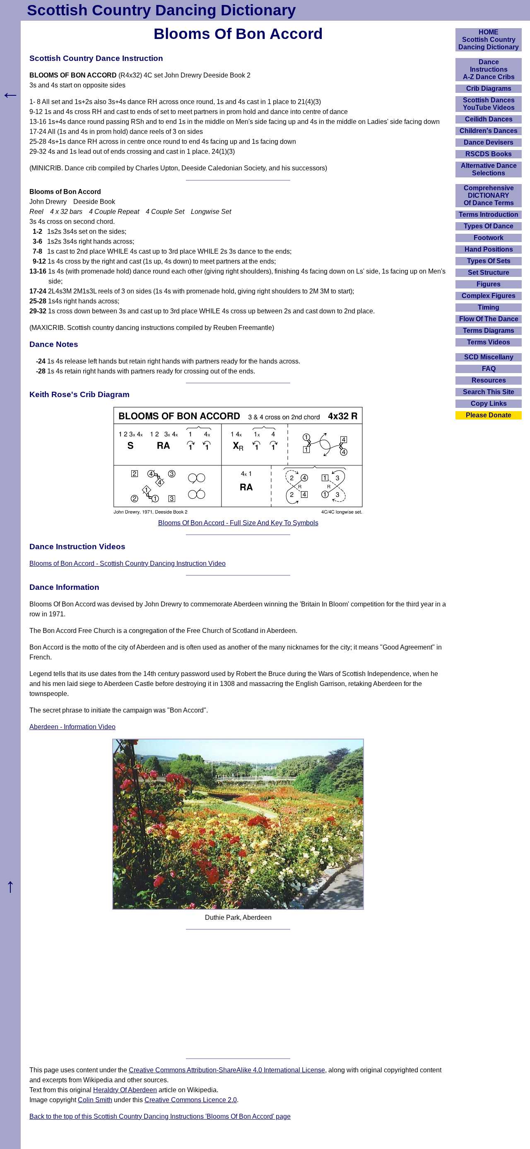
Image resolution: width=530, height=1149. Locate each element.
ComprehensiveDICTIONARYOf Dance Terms (489, 195)
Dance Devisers (488, 142)
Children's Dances (489, 130)
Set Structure (488, 272)
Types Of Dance (488, 226)
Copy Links (489, 403)
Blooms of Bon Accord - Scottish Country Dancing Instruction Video (127, 563)
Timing (488, 307)
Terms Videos (488, 342)
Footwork (489, 237)
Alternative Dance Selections (489, 169)
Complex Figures (489, 295)
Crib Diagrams (488, 88)
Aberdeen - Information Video (72, 726)
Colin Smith (95, 1099)
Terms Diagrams (488, 330)
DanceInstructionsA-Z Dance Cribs (489, 69)
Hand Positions (489, 249)
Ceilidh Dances (489, 119)
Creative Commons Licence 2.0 (191, 1099)
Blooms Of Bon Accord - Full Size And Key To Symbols (238, 522)
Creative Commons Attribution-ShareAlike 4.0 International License (227, 1070)
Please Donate (488, 415)
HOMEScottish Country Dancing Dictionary (488, 40)
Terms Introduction (488, 214)
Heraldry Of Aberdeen (125, 1089)
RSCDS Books (488, 154)
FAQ (489, 368)
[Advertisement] (238, 994)
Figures (489, 284)
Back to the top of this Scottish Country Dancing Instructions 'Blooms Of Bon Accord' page (160, 1116)
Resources (489, 380)
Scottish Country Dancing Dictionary (161, 10)
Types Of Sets (489, 260)
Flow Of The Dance (488, 318)
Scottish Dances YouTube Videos (489, 104)
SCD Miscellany (488, 357)
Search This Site (488, 391)
